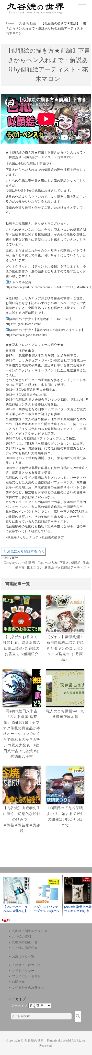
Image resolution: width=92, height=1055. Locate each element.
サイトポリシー (23, 970)
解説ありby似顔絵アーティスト (67, 567)
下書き (64, 562)
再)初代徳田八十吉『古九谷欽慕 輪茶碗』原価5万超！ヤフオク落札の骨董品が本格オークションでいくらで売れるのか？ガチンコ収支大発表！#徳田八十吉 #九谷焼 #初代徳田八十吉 (21, 734)
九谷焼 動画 (27, 23)
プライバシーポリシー (28, 976)
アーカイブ (20, 1005)
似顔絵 (76, 562)
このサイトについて (26, 965)
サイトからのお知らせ (28, 987)
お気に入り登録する (25, 551)
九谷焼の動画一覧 (25, 942)
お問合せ (18, 982)
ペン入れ (51, 562)
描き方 (20, 567)
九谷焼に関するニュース (30, 931)
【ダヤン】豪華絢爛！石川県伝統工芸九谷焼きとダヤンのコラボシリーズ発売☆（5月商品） (65, 648)
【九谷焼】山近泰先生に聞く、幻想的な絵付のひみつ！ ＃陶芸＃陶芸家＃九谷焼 (22, 819)
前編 (86, 562)
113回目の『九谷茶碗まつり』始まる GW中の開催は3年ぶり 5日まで (65, 816)
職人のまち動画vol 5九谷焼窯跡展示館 (65, 714)
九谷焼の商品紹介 (25, 948)
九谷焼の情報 (21, 936)
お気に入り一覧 (23, 956)
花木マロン (35, 567)
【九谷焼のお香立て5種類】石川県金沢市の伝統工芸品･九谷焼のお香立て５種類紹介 (21, 645)
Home (10, 23)
